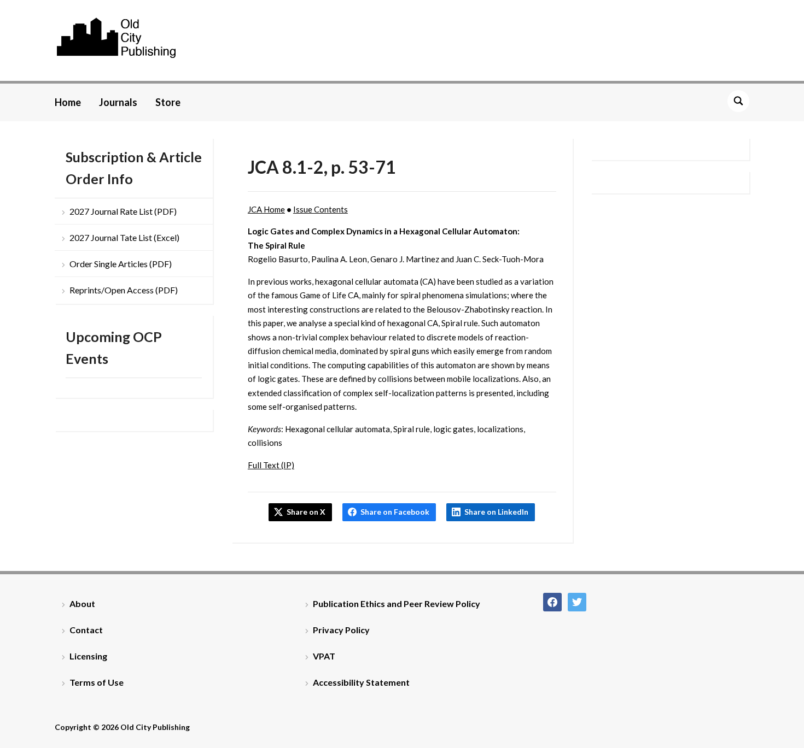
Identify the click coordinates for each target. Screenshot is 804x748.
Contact (86, 630)
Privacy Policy (341, 630)
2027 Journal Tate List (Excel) (124, 237)
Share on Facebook (394, 511)
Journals (118, 102)
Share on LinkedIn (496, 511)
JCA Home (266, 209)
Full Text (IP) (271, 465)
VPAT (324, 656)
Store (167, 102)
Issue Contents (320, 209)
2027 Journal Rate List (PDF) (123, 211)
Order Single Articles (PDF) (120, 263)
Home (68, 102)
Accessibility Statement (361, 682)
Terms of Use (96, 682)
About (82, 603)
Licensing (88, 656)
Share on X (306, 511)
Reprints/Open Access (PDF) (123, 290)
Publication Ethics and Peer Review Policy (396, 603)
